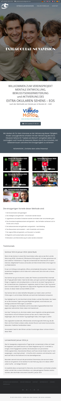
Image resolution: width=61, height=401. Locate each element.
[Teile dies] (27, 390)
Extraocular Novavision (10, 382)
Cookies (52, 382)
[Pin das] (38, 390)
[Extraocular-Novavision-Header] (4, 6)
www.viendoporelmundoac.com (30, 119)
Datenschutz (44, 382)
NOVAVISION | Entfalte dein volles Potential (30, 148)
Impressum (6, 384)
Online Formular (25, 382)
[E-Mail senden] (23, 390)
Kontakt (35, 382)
